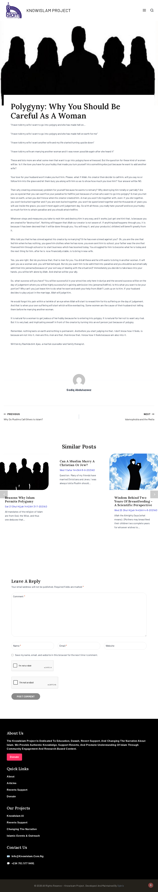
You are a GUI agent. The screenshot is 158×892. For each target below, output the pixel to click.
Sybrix (120, 885)
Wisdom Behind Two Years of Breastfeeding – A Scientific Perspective (133, 501)
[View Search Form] (152, 10)
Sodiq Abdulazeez (79, 390)
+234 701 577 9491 (23, 863)
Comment (19, 596)
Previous (4, 494)
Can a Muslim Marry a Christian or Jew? (77, 463)
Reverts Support (17, 790)
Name (17, 645)
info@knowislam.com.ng (28, 856)
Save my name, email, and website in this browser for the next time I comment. (56, 654)
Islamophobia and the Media (139, 417)
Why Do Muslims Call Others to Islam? (23, 417)
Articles (12, 783)
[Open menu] (144, 10)
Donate (14, 757)
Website (110, 645)
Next (154, 494)
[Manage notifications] (150, 885)
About (11, 776)
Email (63, 645)
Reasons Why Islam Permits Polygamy (20, 499)
